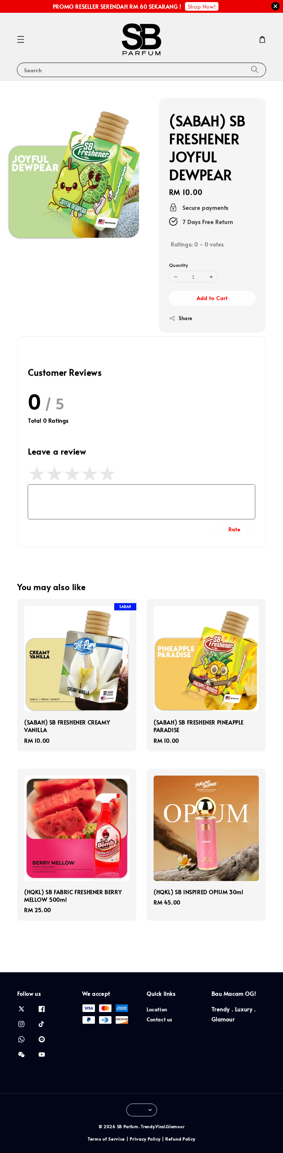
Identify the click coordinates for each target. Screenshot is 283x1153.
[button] (20, 39)
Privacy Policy (145, 1139)
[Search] (255, 69)
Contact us (159, 1019)
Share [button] (185, 318)
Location (157, 1009)
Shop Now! (202, 6)
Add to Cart (212, 297)
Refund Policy (180, 1139)
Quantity (178, 265)
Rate (234, 529)
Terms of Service (106, 1139)
